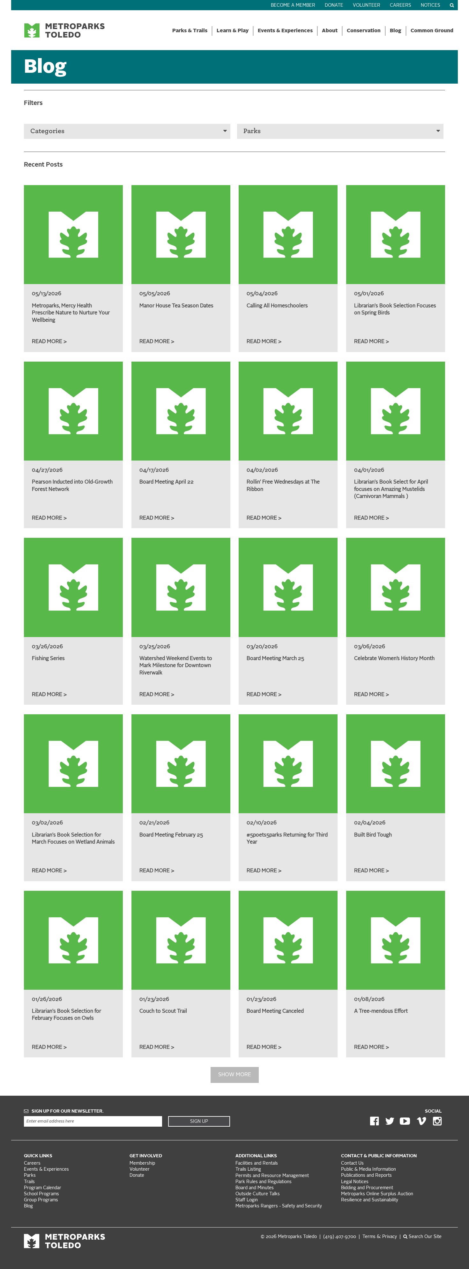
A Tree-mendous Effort (381, 1011)
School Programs (41, 1194)
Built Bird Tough (373, 835)
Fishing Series (48, 658)
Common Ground (432, 31)
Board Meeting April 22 (166, 482)
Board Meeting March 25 (275, 658)
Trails (29, 1182)
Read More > (49, 341)
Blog (395, 31)
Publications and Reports (366, 1176)
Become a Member (293, 6)
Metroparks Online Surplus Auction (377, 1194)
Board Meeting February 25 (171, 835)
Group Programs (41, 1200)
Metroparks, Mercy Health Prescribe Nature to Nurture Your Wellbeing (71, 313)
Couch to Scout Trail (163, 1011)
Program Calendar (42, 1188)
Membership (143, 1163)
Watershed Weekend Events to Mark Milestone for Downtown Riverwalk (175, 666)
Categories (47, 131)
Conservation (364, 31)
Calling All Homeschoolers (277, 306)
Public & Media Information (368, 1170)
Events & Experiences (285, 31)
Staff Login (246, 1200)
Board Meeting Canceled (275, 1011)
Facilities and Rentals (256, 1163)
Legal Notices (354, 1182)
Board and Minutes (254, 1188)
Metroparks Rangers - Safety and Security (278, 1206)
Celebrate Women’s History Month (394, 658)
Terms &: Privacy (379, 1237)
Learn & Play (233, 31)
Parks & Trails (189, 31)
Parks (252, 131)
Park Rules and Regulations (263, 1182)
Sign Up (199, 1121)
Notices (430, 6)
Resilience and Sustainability (369, 1200)
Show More (234, 1075)
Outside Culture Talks (257, 1194)
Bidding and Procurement (367, 1188)
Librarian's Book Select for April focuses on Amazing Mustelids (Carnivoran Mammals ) (391, 489)
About (330, 31)
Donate (334, 6)
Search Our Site (424, 1237)
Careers (400, 6)
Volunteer (366, 6)
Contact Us (352, 1163)
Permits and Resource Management (272, 1176)
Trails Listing (248, 1170)
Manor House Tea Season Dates (176, 306)
